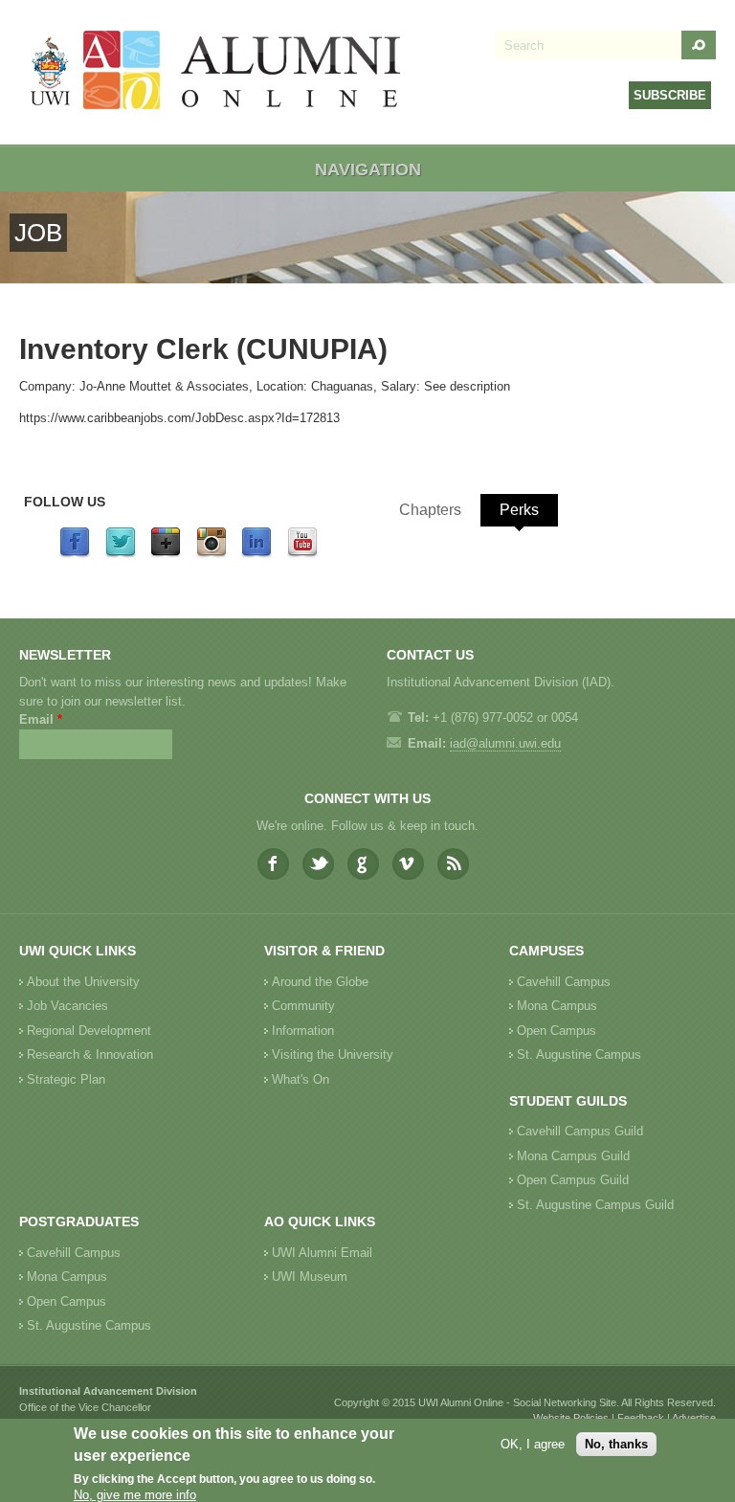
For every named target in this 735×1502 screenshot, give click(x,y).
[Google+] (165, 554)
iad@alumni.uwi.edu (505, 743)
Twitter (318, 864)
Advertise (694, 1418)
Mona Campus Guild (573, 1156)
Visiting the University (332, 1054)
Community (303, 1005)
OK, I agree (533, 1444)
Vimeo (408, 864)
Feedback (640, 1418)
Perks (519, 510)
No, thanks (616, 1444)
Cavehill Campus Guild (580, 1131)
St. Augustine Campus (579, 1054)
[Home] (216, 72)
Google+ (363, 864)
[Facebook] (74, 554)
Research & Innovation (90, 1054)
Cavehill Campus (564, 982)
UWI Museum (309, 1276)
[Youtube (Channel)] (302, 554)
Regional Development (89, 1030)
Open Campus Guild (573, 1180)
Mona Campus (557, 1005)
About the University (83, 982)
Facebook (273, 864)
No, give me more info (135, 1495)
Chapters (430, 510)
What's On (300, 1079)
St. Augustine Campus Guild (595, 1205)
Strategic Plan (66, 1079)
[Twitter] (120, 554)
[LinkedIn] (256, 554)
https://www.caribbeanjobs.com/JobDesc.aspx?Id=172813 (179, 418)
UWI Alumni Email (322, 1252)
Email (40, 719)
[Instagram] (211, 554)
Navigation (368, 169)
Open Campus (556, 1030)
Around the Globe (320, 982)
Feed (453, 864)
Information (303, 1030)
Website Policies (571, 1418)
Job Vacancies (67, 1005)
